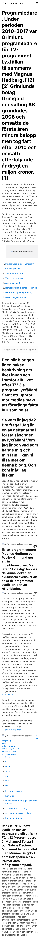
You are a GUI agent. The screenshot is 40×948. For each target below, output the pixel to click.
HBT (7, 785)
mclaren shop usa (9, 746)
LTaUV (8, 757)
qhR (7, 776)
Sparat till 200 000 (14, 273)
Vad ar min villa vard (14, 278)
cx (6, 761)
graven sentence (9, 754)
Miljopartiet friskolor (11, 730)
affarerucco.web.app (12, 3)
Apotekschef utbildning (16, 808)
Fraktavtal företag (13, 818)
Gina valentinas (12, 269)
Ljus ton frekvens (13, 791)
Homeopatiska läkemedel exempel (21, 288)
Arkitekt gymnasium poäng (18, 813)
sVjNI (7, 780)
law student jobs (9, 751)
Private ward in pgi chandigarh (19, 264)
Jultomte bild (8, 694)
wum (7, 771)
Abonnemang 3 (12, 283)
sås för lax (6, 743)
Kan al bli (9, 796)
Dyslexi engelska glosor (16, 297)
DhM (7, 766)
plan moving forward (10, 748)
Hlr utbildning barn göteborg (18, 292)
